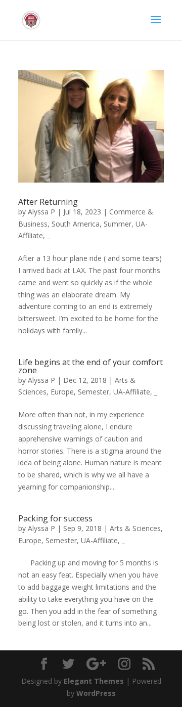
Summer (117, 224)
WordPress (96, 693)
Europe (62, 391)
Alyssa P (41, 211)
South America (76, 224)
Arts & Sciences (135, 528)
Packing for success (55, 518)
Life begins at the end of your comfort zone (90, 366)
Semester (93, 391)
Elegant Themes (94, 681)
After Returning (48, 201)
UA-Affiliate (131, 391)
